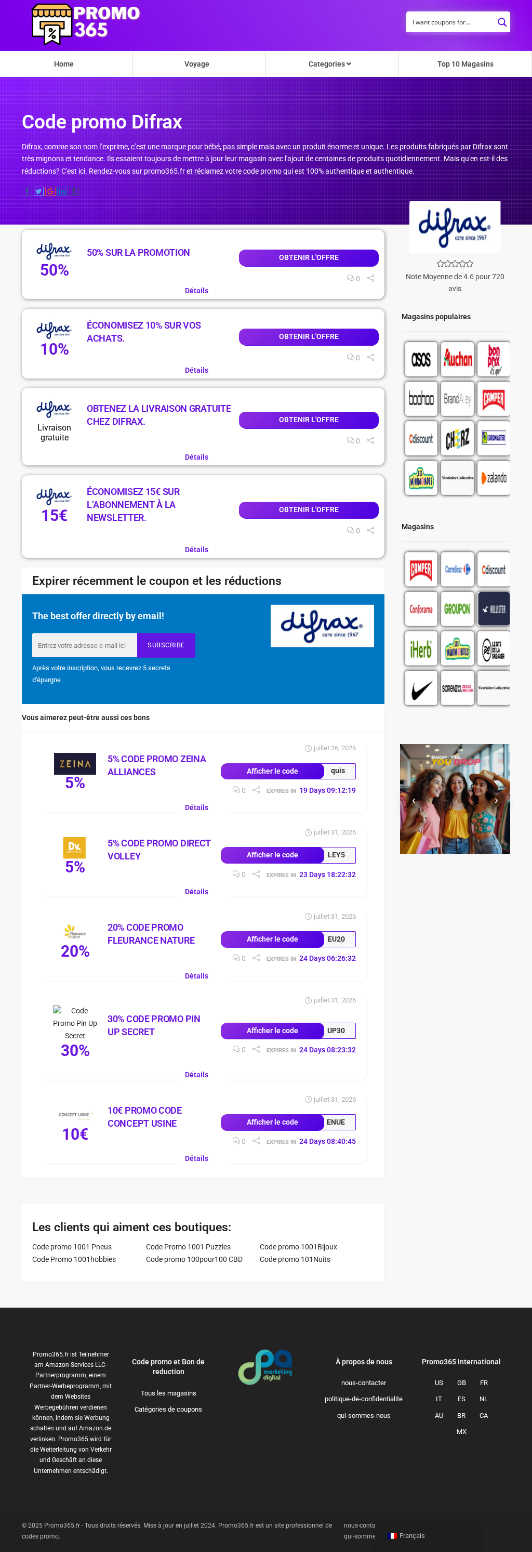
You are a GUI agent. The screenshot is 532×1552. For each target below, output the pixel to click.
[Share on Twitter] (39, 191)
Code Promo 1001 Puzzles (188, 1247)
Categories (328, 64)
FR (484, 1383)
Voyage (196, 64)
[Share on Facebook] (27, 191)
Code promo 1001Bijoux (298, 1247)
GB (461, 1383)
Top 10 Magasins (465, 64)
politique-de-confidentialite (364, 1399)
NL (484, 1399)
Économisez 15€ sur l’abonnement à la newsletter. (133, 504)
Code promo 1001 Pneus (72, 1247)
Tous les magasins (168, 1393)
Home (64, 64)
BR (461, 1415)
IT (439, 1399)
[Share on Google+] (50, 191)
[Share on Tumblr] (74, 191)
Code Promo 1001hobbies (74, 1259)
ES (462, 1399)
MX (462, 1432)
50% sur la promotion (138, 252)
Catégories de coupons (168, 1409)
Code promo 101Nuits (295, 1259)
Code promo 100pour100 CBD (194, 1259)
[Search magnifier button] (502, 19)
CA (484, 1415)
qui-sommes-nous (364, 1415)
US (439, 1383)
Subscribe (166, 645)
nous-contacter (363, 1383)
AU (439, 1415)
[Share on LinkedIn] (62, 191)
